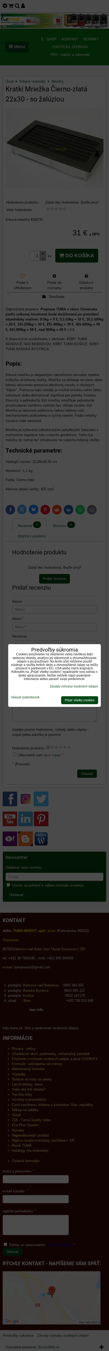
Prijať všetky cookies (79, 700)
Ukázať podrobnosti (25, 697)
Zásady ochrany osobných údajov (74, 686)
